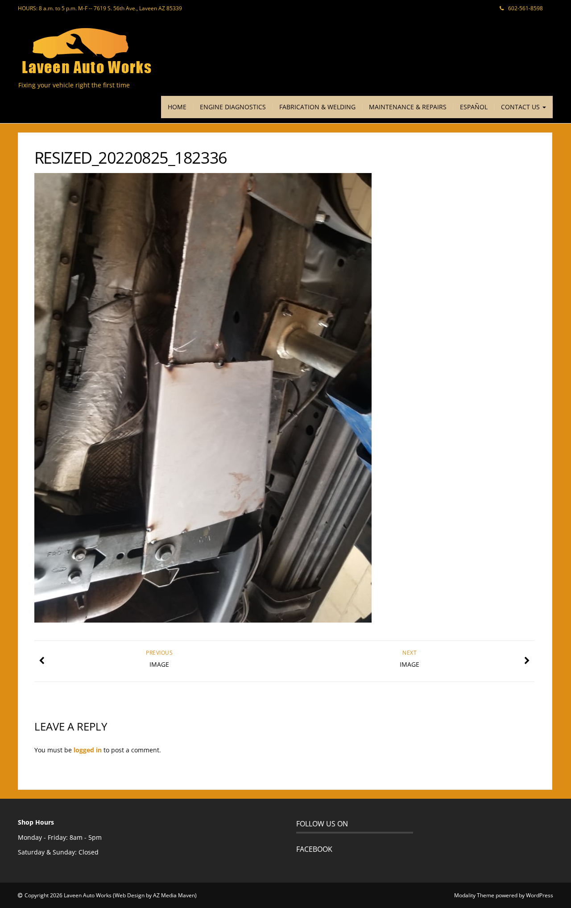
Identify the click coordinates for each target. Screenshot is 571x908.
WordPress (539, 895)
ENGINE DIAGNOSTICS (233, 107)
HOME (177, 107)
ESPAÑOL (474, 107)
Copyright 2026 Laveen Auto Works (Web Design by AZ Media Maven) (111, 895)
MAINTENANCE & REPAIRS (408, 107)
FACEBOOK (314, 849)
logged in (88, 750)
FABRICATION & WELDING (317, 107)
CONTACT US (521, 107)
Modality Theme (474, 895)
